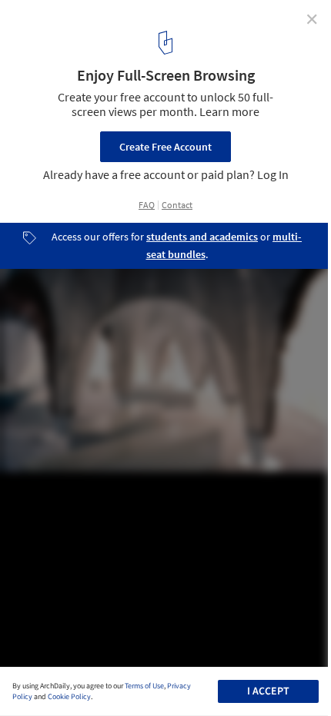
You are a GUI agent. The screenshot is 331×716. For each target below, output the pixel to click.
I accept (268, 691)
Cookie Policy (69, 696)
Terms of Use (144, 686)
